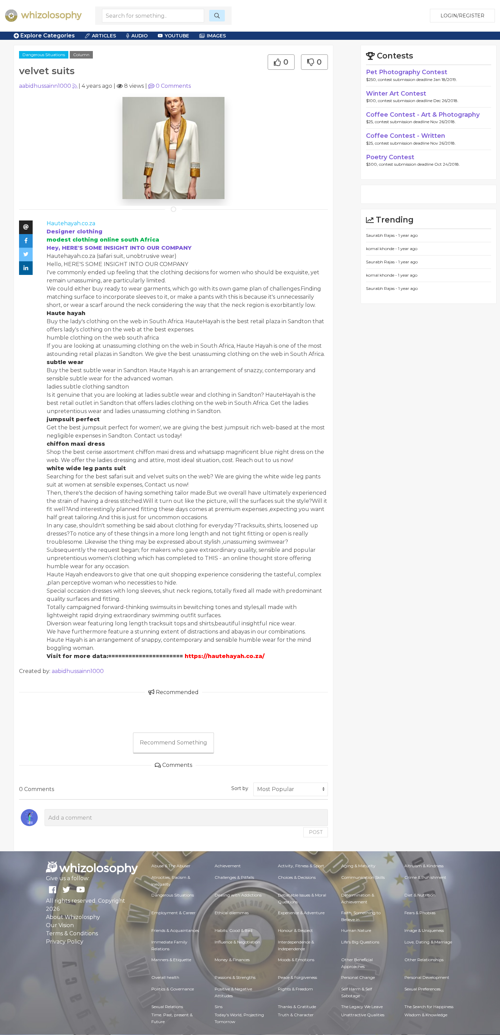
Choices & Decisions (297, 877)
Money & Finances (232, 959)
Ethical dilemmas (232, 912)
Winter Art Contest (396, 93)
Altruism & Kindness (424, 865)
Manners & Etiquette (171, 959)
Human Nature (356, 930)
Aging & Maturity (358, 865)
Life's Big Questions (360, 941)
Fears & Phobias (419, 912)
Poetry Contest (390, 157)
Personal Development (426, 977)
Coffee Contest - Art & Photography (423, 114)
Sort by (239, 788)
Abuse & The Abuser (170, 865)
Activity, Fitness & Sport (301, 865)
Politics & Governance (172, 988)
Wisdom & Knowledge (425, 1014)
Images (216, 36)
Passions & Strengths (235, 977)
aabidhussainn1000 (45, 86)
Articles (104, 36)
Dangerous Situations (43, 54)
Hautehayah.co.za (71, 223)
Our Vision (60, 925)
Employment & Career (173, 912)
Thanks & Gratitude (297, 1006)
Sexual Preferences (422, 988)
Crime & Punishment (425, 877)
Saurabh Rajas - (382, 235)
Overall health (165, 977)
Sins (218, 1006)
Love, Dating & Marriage (428, 941)
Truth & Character (296, 1014)
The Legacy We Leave (362, 1006)
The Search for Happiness (428, 1006)
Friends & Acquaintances (175, 930)
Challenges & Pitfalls (234, 877)
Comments (173, 86)
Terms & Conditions (72, 933)
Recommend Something (173, 742)
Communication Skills (363, 877)
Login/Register (462, 16)
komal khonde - (382, 248)
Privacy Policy (64, 941)
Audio (139, 36)
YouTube (177, 36)
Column (81, 54)
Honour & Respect (295, 930)
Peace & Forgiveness (297, 977)
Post (315, 832)
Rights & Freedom (295, 988)
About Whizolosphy (73, 917)
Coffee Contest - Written (405, 135)
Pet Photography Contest (406, 72)
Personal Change (358, 977)
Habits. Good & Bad (233, 930)
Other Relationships (424, 959)
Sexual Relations (167, 1006)
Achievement (228, 865)
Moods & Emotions (296, 959)
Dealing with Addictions (238, 895)
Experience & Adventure (301, 912)
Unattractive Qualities (362, 1014)
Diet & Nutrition (419, 895)
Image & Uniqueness (424, 930)
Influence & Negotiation (237, 941)
